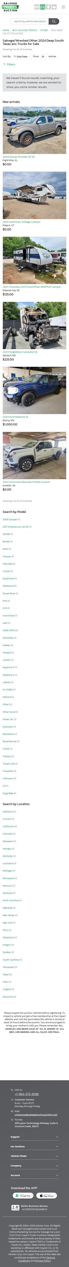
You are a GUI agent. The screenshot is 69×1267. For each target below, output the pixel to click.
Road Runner (10, 741)
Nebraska (8, 908)
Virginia (7, 989)
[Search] (54, 21)
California (8, 826)
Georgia (7, 849)
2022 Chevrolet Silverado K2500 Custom (26, 482)
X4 (4, 786)
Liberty (7, 682)
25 (43, 56)
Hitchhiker (8, 638)
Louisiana (8, 863)
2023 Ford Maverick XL (16, 417)
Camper (7, 556)
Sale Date (22, 56)
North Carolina (11, 900)
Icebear (7, 645)
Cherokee (8, 564)
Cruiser (7, 571)
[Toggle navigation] (63, 7)
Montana (8, 893)
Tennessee (8, 967)
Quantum (8, 727)
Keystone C (9, 667)
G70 (5, 608)
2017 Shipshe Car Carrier (16, 527)
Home (6, 30)
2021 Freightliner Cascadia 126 (20, 352)
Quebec (7, 952)
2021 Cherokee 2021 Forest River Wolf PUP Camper (32, 287)
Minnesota (9, 878)
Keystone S (9, 675)
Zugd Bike (8, 793)
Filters (10, 64)
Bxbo (6, 549)
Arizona (7, 819)
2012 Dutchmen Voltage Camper (21, 222)
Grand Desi (9, 615)
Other (44, 30)
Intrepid (7, 652)
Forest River (9, 593)
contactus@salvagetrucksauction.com (36, 1115)
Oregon (7, 945)
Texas (6, 974)
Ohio (5, 930)
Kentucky (8, 856)
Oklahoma (9, 937)
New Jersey (9, 915)
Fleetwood (8, 586)
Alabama (8, 811)
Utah (5, 982)
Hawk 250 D (9, 630)
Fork (5, 601)
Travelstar (8, 771)
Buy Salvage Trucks (25, 30)
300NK (7, 534)
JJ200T (7, 660)
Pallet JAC (8, 719)
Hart (5, 623)
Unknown (8, 778)
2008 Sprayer (10, 519)
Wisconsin (8, 997)
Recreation (9, 734)
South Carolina (11, 960)
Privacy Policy (43, 1261)
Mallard (7, 697)
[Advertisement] (34, 1056)
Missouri (7, 886)
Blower (6, 541)
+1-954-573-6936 (27, 1094)
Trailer (6, 749)
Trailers (7, 756)
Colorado (8, 834)
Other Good (9, 712)
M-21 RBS (8, 690)
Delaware (8, 841)
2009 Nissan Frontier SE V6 (19, 157)
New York (8, 923)
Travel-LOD (9, 764)
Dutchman (9, 578)
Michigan (8, 871)
